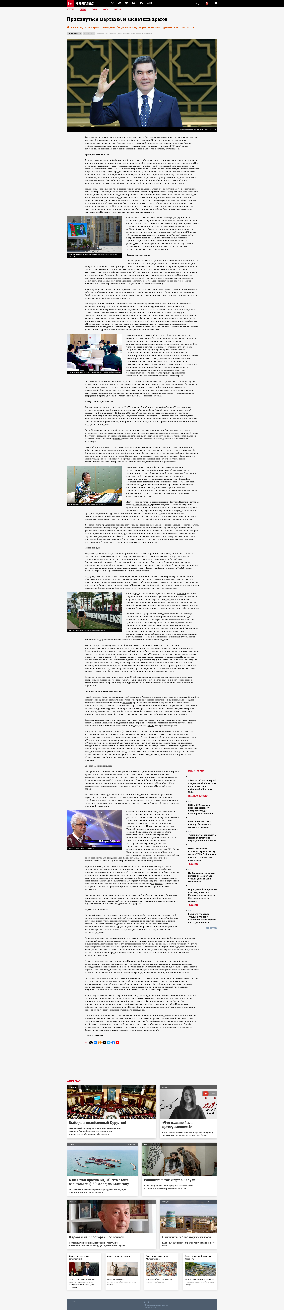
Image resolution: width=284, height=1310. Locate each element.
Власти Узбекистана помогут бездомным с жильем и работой (200, 824)
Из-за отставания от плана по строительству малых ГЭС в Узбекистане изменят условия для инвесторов (202, 854)
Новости (70, 9)
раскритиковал (116, 570)
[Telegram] (108, 1042)
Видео (94, 9)
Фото (105, 9)
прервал (117, 438)
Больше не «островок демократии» (79, 1257)
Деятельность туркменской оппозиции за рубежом (134, 34)
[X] (91, 1042)
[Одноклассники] (100, 1042)
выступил (160, 823)
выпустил (147, 602)
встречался (157, 883)
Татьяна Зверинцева (74, 34)
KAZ (112, 3)
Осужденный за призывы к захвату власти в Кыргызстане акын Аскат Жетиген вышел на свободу (202, 895)
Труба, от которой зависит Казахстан (198, 1257)
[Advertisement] (142, 1063)
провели (110, 777)
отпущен (140, 734)
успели (150, 725)
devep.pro (153, 1307)
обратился (177, 556)
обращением (137, 843)
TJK (126, 3)
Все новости (211, 928)
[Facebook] (113, 1042)
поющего (190, 456)
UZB (141, 3)
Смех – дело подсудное (119, 1256)
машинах (155, 536)
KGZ (119, 3)
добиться (129, 1004)
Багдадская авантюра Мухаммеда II (157, 1257)
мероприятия (133, 880)
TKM (133, 3)
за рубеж (121, 539)
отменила (127, 702)
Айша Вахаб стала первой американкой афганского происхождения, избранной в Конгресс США (202, 786)
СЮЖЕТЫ (117, 9)
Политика (100, 34)
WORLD (149, 3)
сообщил (181, 593)
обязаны (119, 275)
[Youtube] (117, 1042)
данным (170, 226)
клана (146, 470)
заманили (146, 665)
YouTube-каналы (141, 504)
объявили (141, 413)
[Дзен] (104, 1042)
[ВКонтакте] (95, 1042)
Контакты (72, 1301)
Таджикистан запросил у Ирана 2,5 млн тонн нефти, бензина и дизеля (202, 838)
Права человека (111, 34)
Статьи (83, 9)
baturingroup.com (159, 1305)
